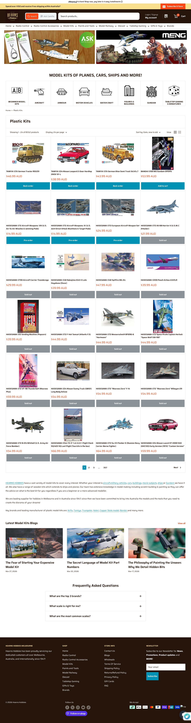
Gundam (170, 483)
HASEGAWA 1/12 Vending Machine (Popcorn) (26, 334)
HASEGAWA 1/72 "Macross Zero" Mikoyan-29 (161, 388)
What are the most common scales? (70, 616)
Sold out (163, 240)
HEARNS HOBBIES (14, 483)
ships (160, 483)
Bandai (124, 510)
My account (151, 17)
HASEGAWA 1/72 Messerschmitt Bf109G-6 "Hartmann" (115, 336)
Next (176, 467)
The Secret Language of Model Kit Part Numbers (93, 564)
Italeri (96, 510)
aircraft (106, 483)
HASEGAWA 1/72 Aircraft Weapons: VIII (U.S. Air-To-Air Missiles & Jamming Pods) (26, 227)
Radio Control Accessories (46, 26)
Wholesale (109, 659)
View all (182, 523)
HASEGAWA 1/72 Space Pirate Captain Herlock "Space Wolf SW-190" (162, 336)
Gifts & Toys (156, 26)
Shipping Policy (112, 668)
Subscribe (152, 676)
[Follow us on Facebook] (67, 707)
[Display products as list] (180, 132)
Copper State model (109, 510)
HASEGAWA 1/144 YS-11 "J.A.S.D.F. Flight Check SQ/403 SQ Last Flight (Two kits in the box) (72, 445)
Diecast (121, 26)
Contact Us (109, 651)
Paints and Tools (86, 26)
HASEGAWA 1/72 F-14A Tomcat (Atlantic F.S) (71, 334)
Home (8, 26)
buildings (137, 483)
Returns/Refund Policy (115, 672)
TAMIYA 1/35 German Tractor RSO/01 (22, 171)
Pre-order (28, 240)
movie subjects (149, 483)
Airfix (70, 510)
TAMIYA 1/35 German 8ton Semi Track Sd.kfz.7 (117, 171)
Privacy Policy (111, 677)
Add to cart (163, 185)
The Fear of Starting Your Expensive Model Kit (30, 564)
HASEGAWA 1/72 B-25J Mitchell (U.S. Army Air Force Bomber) (27, 445)
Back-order (28, 185)
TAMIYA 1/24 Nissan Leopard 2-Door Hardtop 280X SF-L (71, 173)
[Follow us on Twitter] (73, 707)
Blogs (107, 655)
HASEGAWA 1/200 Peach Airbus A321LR (159, 280)
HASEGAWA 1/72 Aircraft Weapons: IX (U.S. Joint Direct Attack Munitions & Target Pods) (71, 227)
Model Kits (68, 26)
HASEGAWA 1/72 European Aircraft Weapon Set (117, 225)
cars (130, 483)
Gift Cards (109, 681)
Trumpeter (87, 510)
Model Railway (106, 26)
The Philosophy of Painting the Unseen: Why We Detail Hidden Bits (155, 564)
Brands (170, 26)
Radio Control (22, 26)
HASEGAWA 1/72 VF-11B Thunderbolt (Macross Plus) (27, 390)
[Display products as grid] (175, 132)
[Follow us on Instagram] (78, 707)
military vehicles (119, 483)
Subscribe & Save (175, 6)
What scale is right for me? (65, 606)
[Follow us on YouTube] (83, 707)
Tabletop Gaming (137, 26)
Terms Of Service (112, 664)
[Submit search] (135, 16)
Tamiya (77, 510)
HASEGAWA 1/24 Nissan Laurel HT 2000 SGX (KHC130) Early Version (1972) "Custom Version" (162, 445)
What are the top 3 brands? (65, 596)
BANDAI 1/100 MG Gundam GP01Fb (156, 171)
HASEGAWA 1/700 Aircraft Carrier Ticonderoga (27, 280)
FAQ (106, 685)
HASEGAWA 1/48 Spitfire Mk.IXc (111, 280)
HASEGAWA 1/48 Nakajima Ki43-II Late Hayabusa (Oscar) (69, 282)
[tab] (32, 16)
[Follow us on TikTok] (88, 707)
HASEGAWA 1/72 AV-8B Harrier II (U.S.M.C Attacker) (160, 227)
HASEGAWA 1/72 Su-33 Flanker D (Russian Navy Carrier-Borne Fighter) (118, 445)
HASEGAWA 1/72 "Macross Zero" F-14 (113, 388)
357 (105, 467)
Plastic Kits (17, 110)
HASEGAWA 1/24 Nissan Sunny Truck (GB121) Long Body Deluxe (71, 390)
